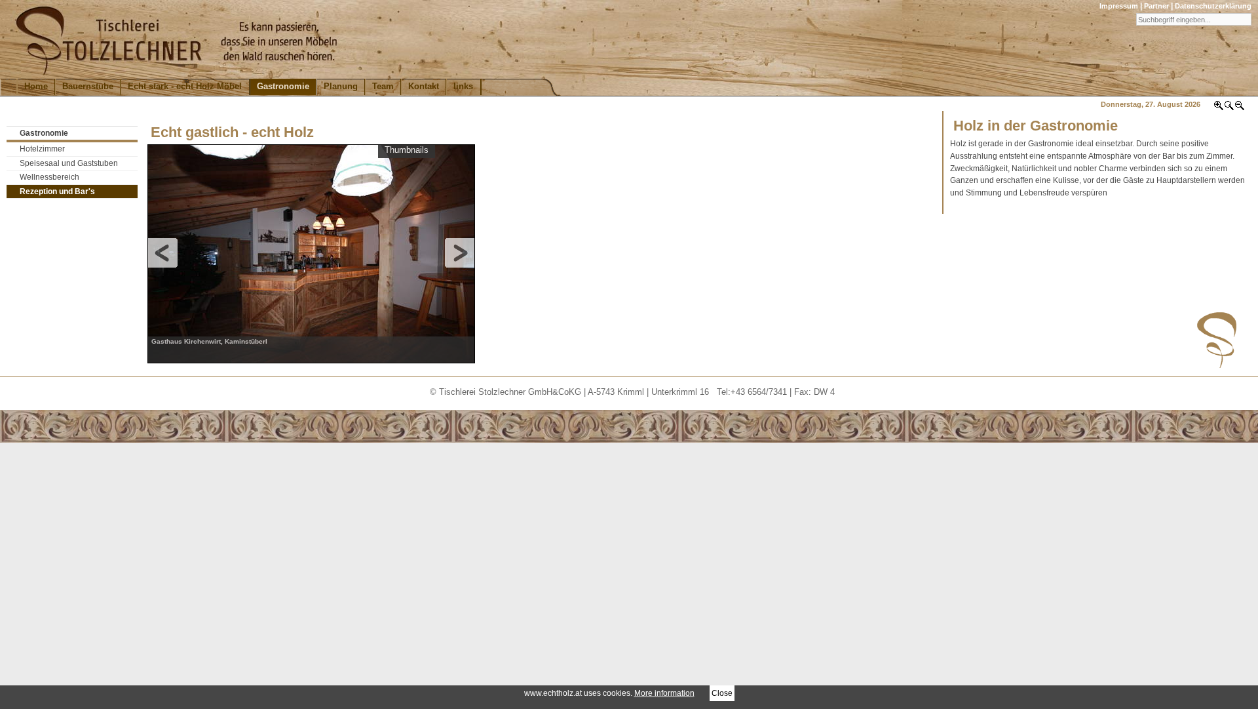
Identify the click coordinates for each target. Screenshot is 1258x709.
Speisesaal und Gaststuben (69, 163)
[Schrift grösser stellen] (1218, 108)
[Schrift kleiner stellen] (1239, 108)
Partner (1156, 6)
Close (722, 693)
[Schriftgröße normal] (1229, 108)
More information (664, 693)
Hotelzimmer (42, 148)
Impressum (1118, 6)
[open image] (311, 253)
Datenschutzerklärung (1213, 6)
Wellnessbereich (49, 177)
